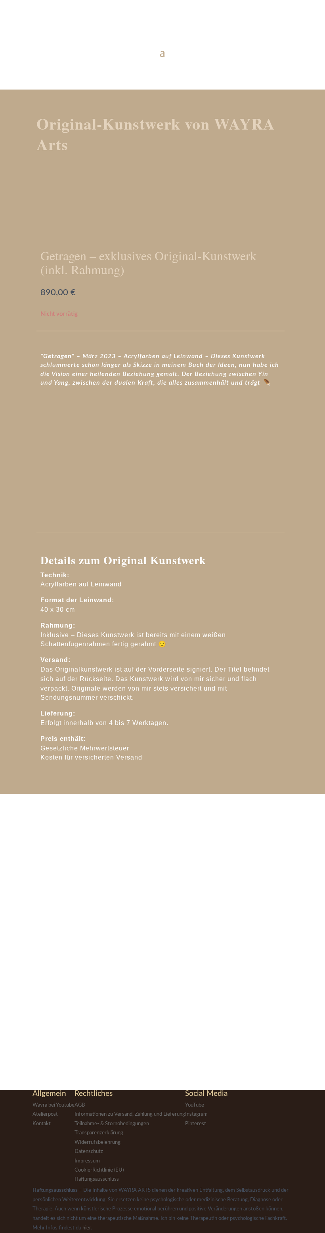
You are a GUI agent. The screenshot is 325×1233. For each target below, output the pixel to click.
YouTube (194, 1105)
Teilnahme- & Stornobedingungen (112, 1123)
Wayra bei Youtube (53, 1105)
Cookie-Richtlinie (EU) (99, 1170)
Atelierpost (45, 1114)
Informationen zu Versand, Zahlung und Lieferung (130, 1114)
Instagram (196, 1114)
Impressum (87, 1161)
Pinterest (195, 1123)
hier (86, 1228)
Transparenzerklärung (99, 1133)
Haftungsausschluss (97, 1179)
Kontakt (41, 1123)
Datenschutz (89, 1151)
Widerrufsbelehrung (97, 1142)
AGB (80, 1105)
